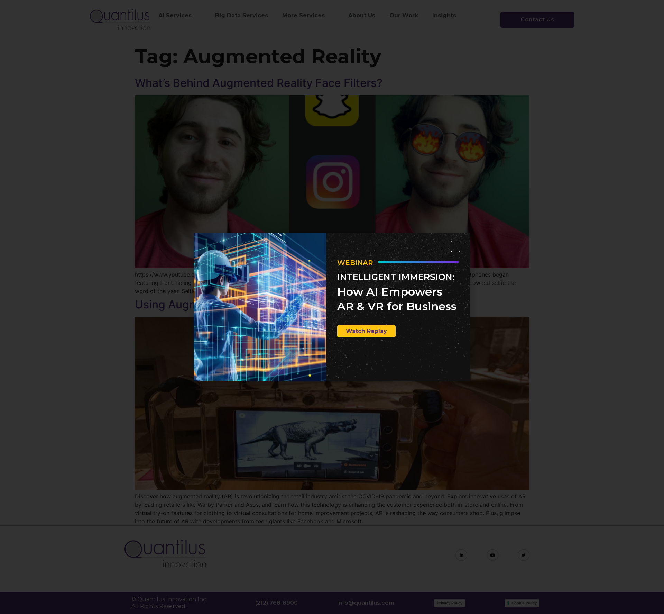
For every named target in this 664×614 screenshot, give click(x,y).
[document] (332, 307)
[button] (455, 246)
